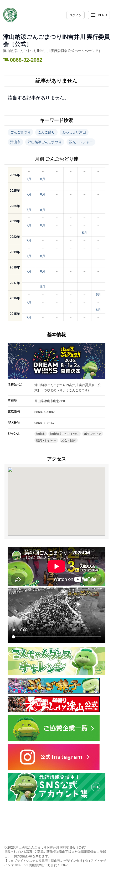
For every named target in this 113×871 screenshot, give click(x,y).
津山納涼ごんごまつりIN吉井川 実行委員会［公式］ (56, 40)
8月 (42, 178)
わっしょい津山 (74, 131)
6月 (98, 294)
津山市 (15, 141)
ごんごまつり (20, 131)
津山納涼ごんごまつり (45, 141)
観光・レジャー (81, 141)
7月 (29, 178)
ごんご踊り (46, 131)
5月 (84, 232)
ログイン (75, 15)
